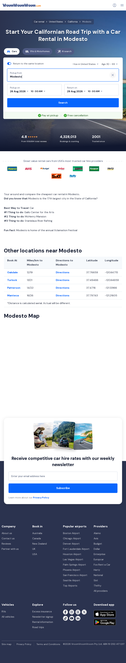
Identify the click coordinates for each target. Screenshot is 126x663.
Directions (62, 272)
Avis (96, 538)
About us (7, 533)
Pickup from (16, 73)
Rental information (42, 622)
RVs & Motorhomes (40, 51)
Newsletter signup (42, 616)
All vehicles (8, 616)
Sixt (96, 580)
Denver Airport (71, 543)
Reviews (6, 543)
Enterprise (99, 554)
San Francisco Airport (75, 575)
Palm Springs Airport (74, 564)
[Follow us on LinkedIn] (77, 618)
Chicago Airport (72, 538)
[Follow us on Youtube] (71, 618)
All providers (101, 591)
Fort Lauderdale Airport (76, 549)
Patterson (13, 287)
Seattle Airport (71, 580)
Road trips (38, 627)
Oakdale (12, 272)
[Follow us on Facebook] (65, 612)
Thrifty (97, 585)
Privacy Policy (41, 497)
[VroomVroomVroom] (22, 5)
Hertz (97, 570)
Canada (36, 538)
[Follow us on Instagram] (71, 612)
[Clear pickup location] (112, 75)
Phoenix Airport (71, 570)
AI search (67, 51)
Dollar (97, 549)
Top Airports (70, 585)
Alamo (97, 533)
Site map (6, 644)
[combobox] (57, 77)
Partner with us (10, 549)
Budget (98, 543)
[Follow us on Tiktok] (65, 618)
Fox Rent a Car (102, 564)
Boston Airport (71, 533)
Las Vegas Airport (73, 559)
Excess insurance (42, 611)
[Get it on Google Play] (105, 622)
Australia (37, 533)
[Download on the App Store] (105, 614)
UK (33, 549)
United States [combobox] (84, 64)
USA (34, 554)
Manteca (13, 295)
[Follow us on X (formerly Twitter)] (84, 612)
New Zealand (39, 543)
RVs (4, 611)
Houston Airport (72, 554)
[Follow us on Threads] (77, 612)
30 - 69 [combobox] (108, 64)
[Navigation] (122, 5)
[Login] (114, 5)
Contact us (8, 538)
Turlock (12, 280)
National (98, 575)
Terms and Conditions (48, 644)
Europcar (99, 559)
